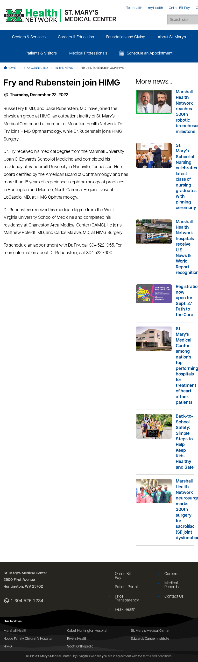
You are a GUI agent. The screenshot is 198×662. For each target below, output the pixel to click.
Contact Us (174, 597)
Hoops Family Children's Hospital (28, 639)
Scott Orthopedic (80, 646)
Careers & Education (76, 37)
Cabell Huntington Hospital (87, 631)
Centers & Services (29, 37)
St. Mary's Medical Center (150, 631)
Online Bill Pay (123, 576)
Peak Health (125, 610)
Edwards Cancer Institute (150, 639)
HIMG (8, 646)
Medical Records (171, 585)
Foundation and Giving (125, 37)
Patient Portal (126, 587)
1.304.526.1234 (27, 600)
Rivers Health (77, 639)
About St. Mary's (172, 37)
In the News (64, 68)
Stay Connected (36, 68)
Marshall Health (15, 631)
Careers (171, 574)
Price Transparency (127, 598)
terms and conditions (157, 656)
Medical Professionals (88, 53)
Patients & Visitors (41, 53)
